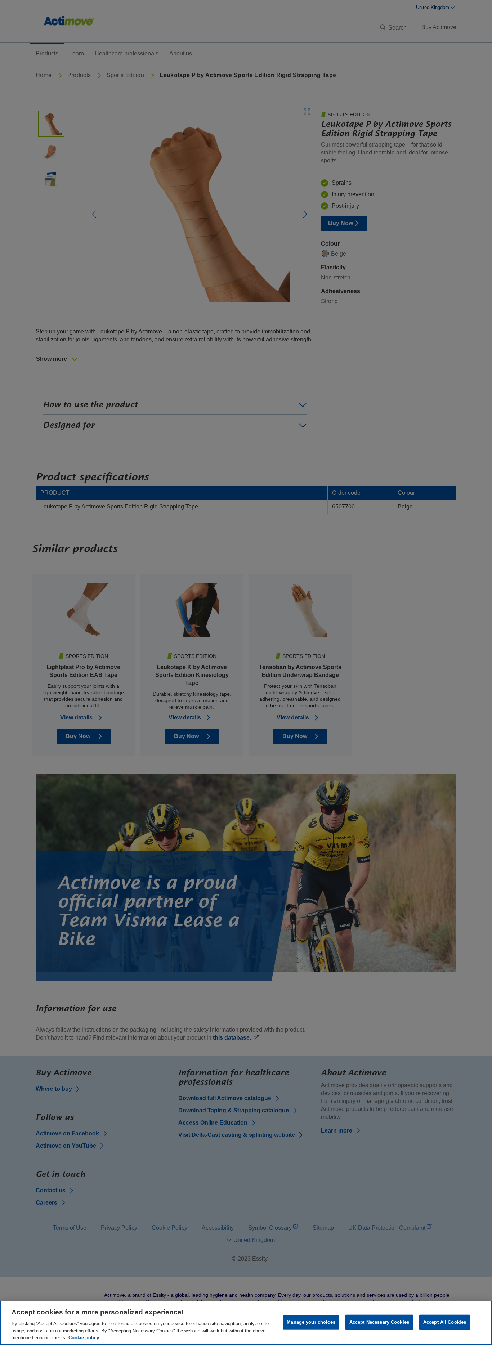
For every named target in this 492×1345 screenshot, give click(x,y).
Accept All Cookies (444, 1322)
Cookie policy (83, 1337)
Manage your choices (311, 1322)
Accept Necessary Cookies (379, 1322)
